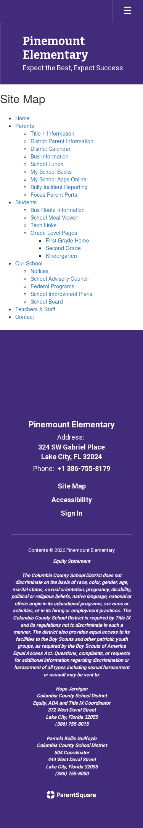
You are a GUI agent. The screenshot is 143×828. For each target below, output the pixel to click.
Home (22, 118)
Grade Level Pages (54, 232)
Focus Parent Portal (55, 194)
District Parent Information (62, 141)
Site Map (72, 486)
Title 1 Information (52, 133)
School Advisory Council (59, 278)
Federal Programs (52, 286)
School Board (47, 301)
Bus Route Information (58, 209)
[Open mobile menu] (127, 11)
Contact (24, 316)
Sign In (71, 513)
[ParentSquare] (71, 795)
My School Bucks (51, 171)
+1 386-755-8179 (84, 468)
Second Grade (63, 248)
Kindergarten (61, 255)
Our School (28, 263)
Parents (24, 125)
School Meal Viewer (54, 217)
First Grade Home (67, 240)
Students (26, 202)
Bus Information (50, 156)
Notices (39, 271)
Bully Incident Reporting (59, 187)
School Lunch (47, 164)
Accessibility (71, 500)
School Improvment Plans (61, 294)
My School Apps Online (59, 179)
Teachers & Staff (35, 309)
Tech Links (43, 225)
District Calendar (51, 148)
